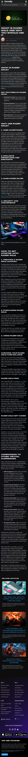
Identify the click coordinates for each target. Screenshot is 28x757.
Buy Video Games (19, 692)
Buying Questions (19, 685)
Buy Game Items (19, 690)
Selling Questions (5, 690)
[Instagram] (12, 729)
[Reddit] (17, 729)
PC (15, 38)
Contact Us (17, 713)
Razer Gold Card (5, 85)
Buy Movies (18, 697)
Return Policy (18, 708)
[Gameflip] (8, 1)
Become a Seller (5, 685)
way (21, 381)
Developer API (18, 710)
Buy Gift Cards (18, 694)
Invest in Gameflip (19, 715)
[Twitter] (10, 729)
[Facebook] (15, 729)
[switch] (5, 719)
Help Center (18, 703)
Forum (16, 706)
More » (14, 606)
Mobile (19, 38)
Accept (4, 754)
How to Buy (18, 687)
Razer (23, 38)
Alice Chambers (10, 38)
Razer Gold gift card (6, 57)
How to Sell (4, 687)
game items (4, 195)
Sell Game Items (5, 692)
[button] (25, 4)
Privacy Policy (16, 751)
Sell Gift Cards (4, 697)
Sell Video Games (5, 694)
